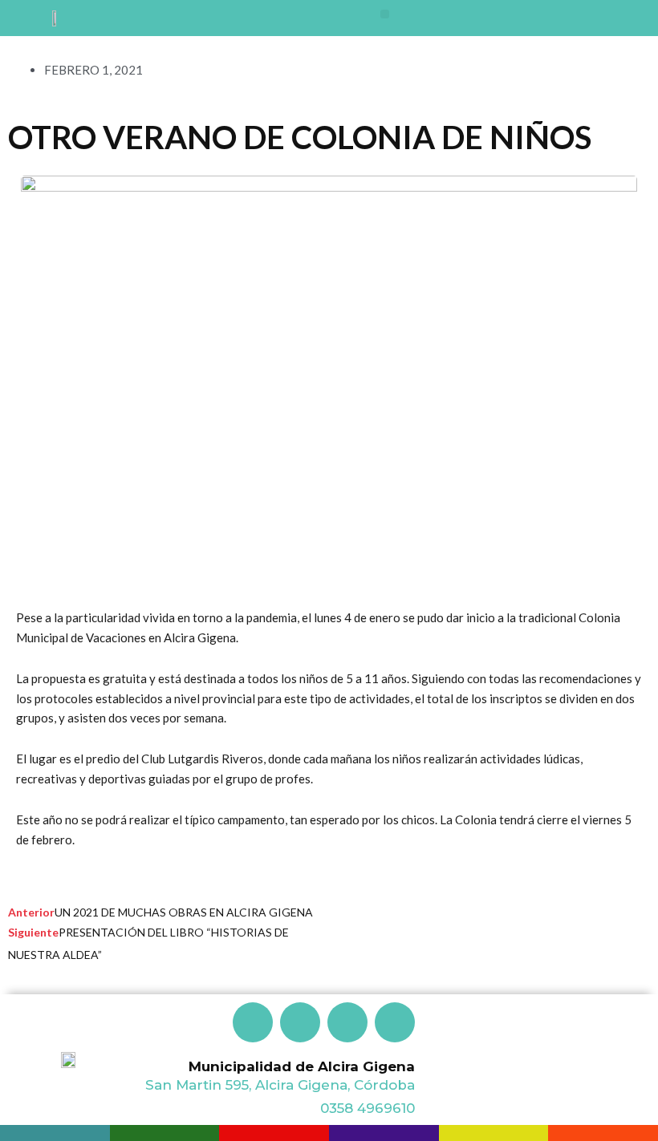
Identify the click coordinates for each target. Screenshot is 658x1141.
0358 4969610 (367, 1108)
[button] (384, 14)
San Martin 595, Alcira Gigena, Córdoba (280, 1085)
